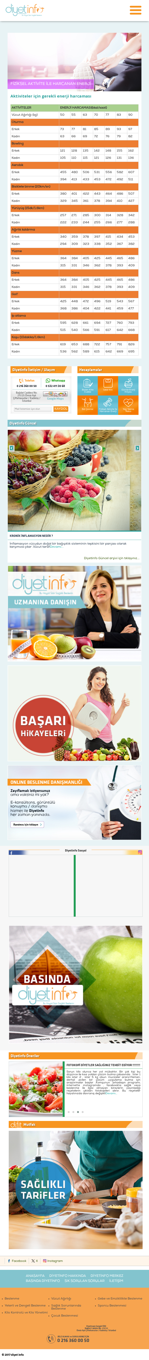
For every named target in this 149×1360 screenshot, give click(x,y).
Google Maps (55, 398)
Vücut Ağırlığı (61, 1298)
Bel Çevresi (87, 409)
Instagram (55, 1261)
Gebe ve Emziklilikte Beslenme (120, 1298)
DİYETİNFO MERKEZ (107, 1276)
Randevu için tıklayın (25, 824)
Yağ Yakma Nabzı (128, 410)
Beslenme (12, 1298)
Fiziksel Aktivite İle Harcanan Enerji (108, 410)
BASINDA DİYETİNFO (43, 1281)
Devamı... (57, 547)
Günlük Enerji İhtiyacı (128, 391)
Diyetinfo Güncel (23, 423)
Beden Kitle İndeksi (88, 391)
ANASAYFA (35, 1276)
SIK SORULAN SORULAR (85, 1281)
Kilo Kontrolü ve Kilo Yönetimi (26, 1312)
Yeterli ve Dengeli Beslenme (25, 1305)
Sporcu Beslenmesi (112, 1305)
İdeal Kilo (108, 390)
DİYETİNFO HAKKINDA (67, 1276)
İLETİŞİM (116, 1281)
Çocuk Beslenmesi (64, 1316)
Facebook (18, 1261)
